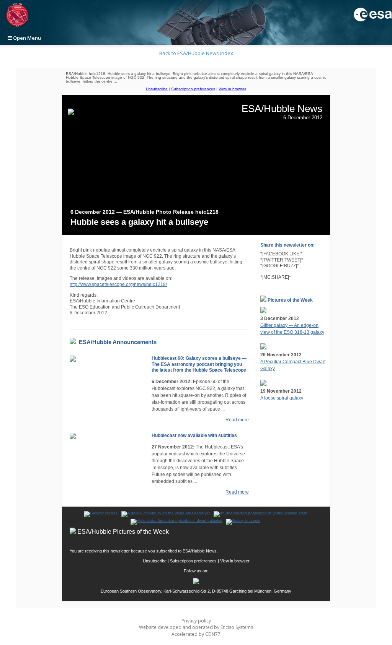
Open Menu (26, 37)
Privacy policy (196, 620)
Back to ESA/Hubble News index (196, 53)
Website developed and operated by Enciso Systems (196, 627)
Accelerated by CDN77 (196, 634)
